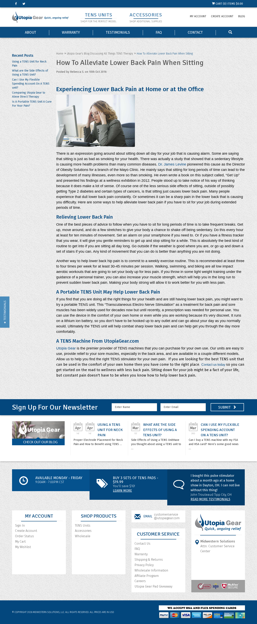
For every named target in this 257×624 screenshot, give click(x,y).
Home (59, 53)
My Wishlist (23, 547)
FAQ (159, 32)
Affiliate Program (147, 576)
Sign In (20, 525)
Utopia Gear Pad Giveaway (153, 586)
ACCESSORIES (146, 15)
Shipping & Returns (149, 559)
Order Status (24, 536)
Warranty (71, 32)
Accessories (83, 531)
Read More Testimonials (210, 499)
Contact (195, 32)
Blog (241, 16)
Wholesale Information (151, 570)
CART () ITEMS (229, 3)
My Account (198, 16)
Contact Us (142, 543)
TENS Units (82, 525)
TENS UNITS (98, 15)
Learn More (122, 491)
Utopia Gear (66, 348)
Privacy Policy (144, 565)
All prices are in (102, 612)
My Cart (20, 541)
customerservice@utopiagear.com (167, 516)
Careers (140, 581)
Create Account (222, 16)
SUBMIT (225, 407)
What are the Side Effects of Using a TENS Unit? (160, 429)
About (30, 32)
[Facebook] (16, 3)
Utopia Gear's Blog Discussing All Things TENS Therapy (100, 53)
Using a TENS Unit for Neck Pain (110, 429)
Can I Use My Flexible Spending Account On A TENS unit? (30, 83)
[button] (4, 312)
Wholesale (82, 536)
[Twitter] (23, 3)
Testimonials (118, 32)
